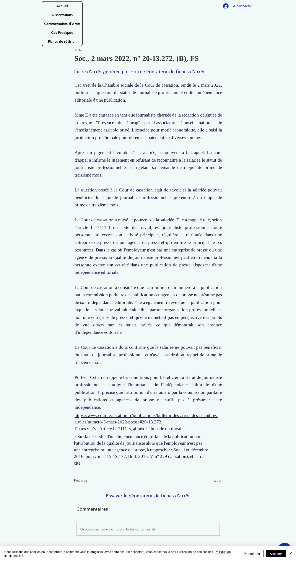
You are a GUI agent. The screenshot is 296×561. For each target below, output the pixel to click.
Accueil (62, 6)
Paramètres (252, 553)
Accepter (276, 553)
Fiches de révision (62, 41)
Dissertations (62, 15)
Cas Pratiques (62, 33)
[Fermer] (290, 554)
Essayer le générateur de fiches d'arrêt (148, 495)
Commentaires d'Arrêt (62, 24)
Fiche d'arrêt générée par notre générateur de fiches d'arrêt (139, 71)
